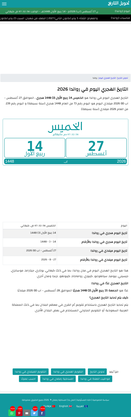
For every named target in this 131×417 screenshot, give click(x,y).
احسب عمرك (28, 378)
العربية (80, 406)
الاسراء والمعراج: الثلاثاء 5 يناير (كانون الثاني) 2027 (78, 18)
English (64, 406)
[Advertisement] (65, 48)
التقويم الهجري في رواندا (68, 371)
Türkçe (47, 406)
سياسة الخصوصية (100, 400)
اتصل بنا (71, 400)
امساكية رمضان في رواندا (58, 378)
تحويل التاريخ (97, 371)
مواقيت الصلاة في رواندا (95, 378)
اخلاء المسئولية (84, 400)
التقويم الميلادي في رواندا (30, 371)
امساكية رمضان (59, 400)
